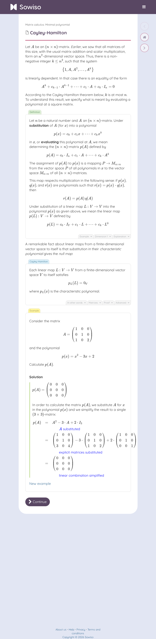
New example (40, 483)
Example (84, 236)
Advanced (121, 302)
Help (71, 629)
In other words (75, 302)
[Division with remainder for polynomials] (144, 48)
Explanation (120, 236)
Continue (39, 502)
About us (61, 629)
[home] (144, 37)
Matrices (93, 302)
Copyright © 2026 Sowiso (77, 637)
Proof (107, 302)
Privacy (80, 629)
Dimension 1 (101, 236)
